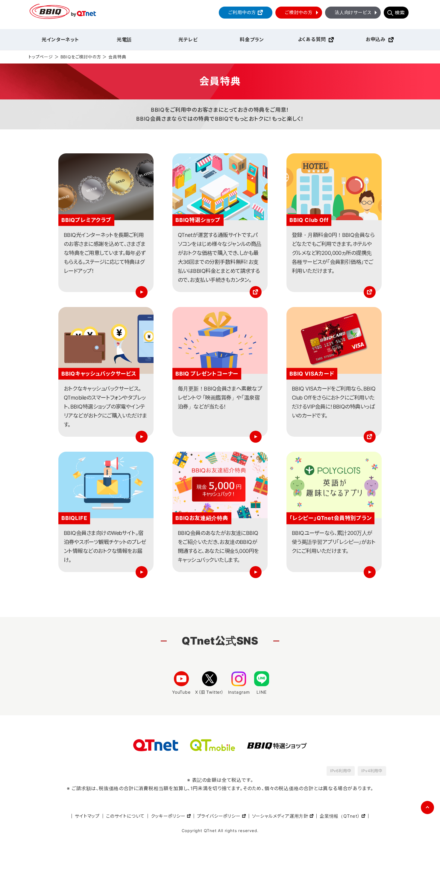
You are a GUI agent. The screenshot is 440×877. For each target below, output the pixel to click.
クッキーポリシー (168, 816)
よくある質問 (312, 39)
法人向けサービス (353, 12)
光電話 (124, 40)
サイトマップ (87, 816)
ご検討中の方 (298, 12)
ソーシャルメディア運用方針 (280, 816)
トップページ (40, 56)
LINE (262, 692)
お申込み (376, 39)
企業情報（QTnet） (340, 816)
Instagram (239, 692)
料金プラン (252, 40)
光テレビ (188, 40)
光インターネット (60, 40)
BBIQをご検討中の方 (80, 56)
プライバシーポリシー (219, 816)
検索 (400, 13)
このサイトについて (125, 816)
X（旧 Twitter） (209, 692)
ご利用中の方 (242, 12)
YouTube (181, 692)
